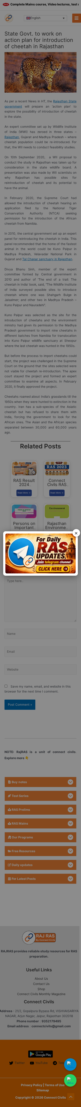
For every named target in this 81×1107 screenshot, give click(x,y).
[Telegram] (70, 1064)
